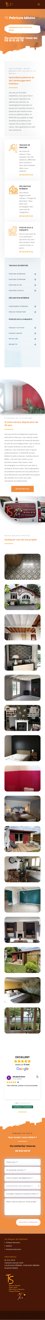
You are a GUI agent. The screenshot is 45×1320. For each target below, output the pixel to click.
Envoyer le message (28, 1222)
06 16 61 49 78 (13, 40)
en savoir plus (22, 489)
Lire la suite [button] (11, 1096)
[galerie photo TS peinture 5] (22, 761)
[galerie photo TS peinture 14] (22, 942)
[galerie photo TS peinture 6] (22, 791)
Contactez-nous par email (13, 1263)
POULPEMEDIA (23, 1314)
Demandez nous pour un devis (20, 28)
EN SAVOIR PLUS (26, 175)
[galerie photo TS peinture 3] (22, 609)
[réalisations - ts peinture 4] (22, 851)
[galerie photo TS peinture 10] (22, 670)
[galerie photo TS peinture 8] (22, 700)
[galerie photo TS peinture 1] (22, 821)
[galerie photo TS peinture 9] (22, 579)
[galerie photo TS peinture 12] (22, 730)
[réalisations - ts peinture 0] (22, 912)
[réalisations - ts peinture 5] (22, 972)
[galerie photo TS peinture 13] (22, 882)
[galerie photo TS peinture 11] (22, 1003)
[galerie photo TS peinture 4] (22, 640)
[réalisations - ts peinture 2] (22, 1033)
